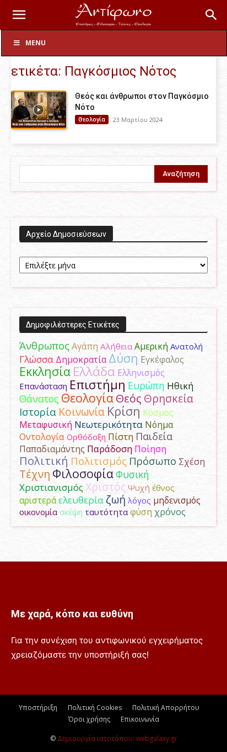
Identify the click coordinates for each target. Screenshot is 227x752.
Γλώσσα (36, 359)
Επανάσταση (43, 385)
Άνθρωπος (44, 345)
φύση (141, 512)
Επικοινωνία (140, 719)
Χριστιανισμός (51, 487)
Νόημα (159, 425)
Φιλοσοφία (83, 473)
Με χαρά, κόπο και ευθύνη (72, 613)
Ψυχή (139, 487)
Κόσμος (158, 412)
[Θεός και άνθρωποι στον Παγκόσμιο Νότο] (38, 110)
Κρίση (123, 411)
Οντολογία (41, 437)
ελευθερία (81, 500)
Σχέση (192, 462)
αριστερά (37, 500)
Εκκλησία (45, 371)
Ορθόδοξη (86, 436)
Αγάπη (85, 346)
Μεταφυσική (45, 425)
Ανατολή (186, 346)
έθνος (163, 487)
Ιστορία (37, 412)
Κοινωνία (81, 411)
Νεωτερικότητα (108, 424)
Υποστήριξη (38, 707)
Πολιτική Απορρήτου (165, 707)
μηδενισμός (177, 500)
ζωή (116, 499)
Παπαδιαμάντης (52, 449)
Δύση (123, 358)
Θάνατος (39, 398)
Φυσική (132, 474)
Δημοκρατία (81, 359)
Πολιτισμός (99, 461)
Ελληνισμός (141, 373)
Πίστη (120, 437)
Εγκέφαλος (162, 359)
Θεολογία (91, 119)
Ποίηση (150, 449)
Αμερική (151, 346)
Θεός (129, 398)
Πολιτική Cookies (95, 707)
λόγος (139, 500)
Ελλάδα (94, 371)
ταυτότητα (106, 511)
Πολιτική (43, 460)
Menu (35, 42)
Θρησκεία (168, 398)
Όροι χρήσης (89, 719)
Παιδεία (154, 436)
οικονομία (38, 511)
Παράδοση (109, 448)
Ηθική (180, 385)
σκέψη (71, 511)
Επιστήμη (97, 385)
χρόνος (170, 512)
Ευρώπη (146, 385)
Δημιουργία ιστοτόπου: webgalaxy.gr (117, 738)
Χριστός (105, 486)
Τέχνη (34, 474)
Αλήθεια (116, 346)
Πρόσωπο (152, 461)
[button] (18, 15)
